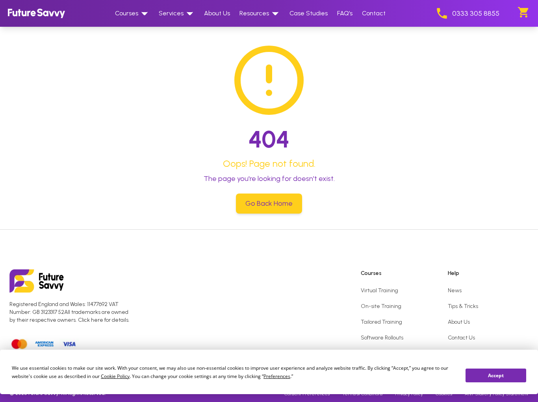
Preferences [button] (276, 376)
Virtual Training (379, 290)
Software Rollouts (382, 337)
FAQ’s (344, 13)
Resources (254, 13)
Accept (496, 375)
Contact (374, 13)
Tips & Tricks (463, 306)
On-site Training (381, 306)
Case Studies (308, 13)
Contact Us (461, 337)
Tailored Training (381, 322)
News (455, 290)
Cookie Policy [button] (115, 376)
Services (171, 13)
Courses (126, 13)
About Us (217, 13)
